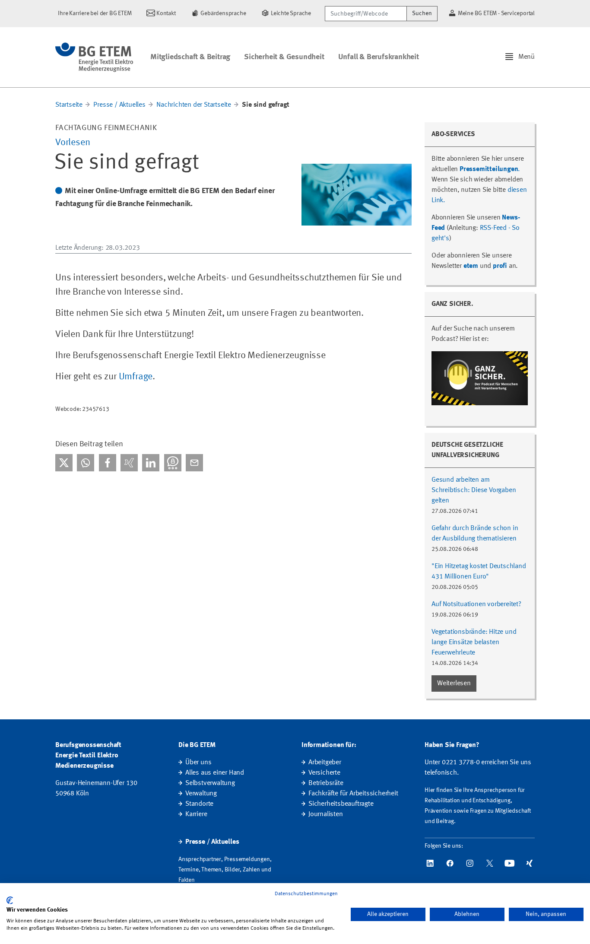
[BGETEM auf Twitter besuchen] (489, 863)
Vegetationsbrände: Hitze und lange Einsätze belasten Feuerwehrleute (473, 642)
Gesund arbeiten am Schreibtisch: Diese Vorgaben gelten (473, 490)
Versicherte (324, 772)
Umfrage (136, 376)
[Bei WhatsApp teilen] (85, 462)
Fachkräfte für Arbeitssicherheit (353, 793)
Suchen (422, 13)
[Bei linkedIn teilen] (150, 462)
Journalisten (325, 814)
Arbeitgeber (324, 762)
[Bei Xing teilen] (129, 462)
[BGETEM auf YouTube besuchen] (509, 863)
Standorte (199, 804)
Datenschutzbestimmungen (306, 893)
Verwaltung (201, 793)
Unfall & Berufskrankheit (378, 57)
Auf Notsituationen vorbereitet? (476, 604)
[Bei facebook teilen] (107, 462)
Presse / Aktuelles (119, 105)
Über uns (198, 762)
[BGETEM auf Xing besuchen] (529, 863)
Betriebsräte (325, 783)
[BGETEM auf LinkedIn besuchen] (430, 863)
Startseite (68, 105)
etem (470, 266)
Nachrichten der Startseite (193, 105)
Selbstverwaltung (210, 783)
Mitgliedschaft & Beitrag (190, 57)
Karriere (196, 814)
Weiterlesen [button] (454, 683)
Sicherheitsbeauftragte (341, 804)
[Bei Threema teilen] (172, 462)
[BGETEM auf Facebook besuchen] (450, 863)
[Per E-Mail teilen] (194, 462)
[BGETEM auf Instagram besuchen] (470, 863)
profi (500, 266)
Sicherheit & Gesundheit (284, 57)
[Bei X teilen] (64, 462)
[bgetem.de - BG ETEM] (94, 57)
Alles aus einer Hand (214, 772)
